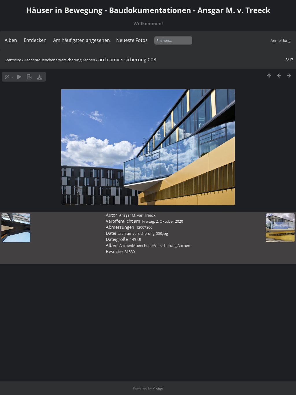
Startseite (13, 59)
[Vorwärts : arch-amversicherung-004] (289, 75)
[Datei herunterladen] (39, 76)
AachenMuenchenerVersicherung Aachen (59, 59)
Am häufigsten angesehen (81, 40)
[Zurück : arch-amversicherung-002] (279, 75)
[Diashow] (19, 76)
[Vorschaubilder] (269, 75)
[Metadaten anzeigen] (29, 76)
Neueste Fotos (132, 40)
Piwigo (158, 388)
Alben (11, 40)
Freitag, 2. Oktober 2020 (162, 221)
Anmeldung (281, 40)
